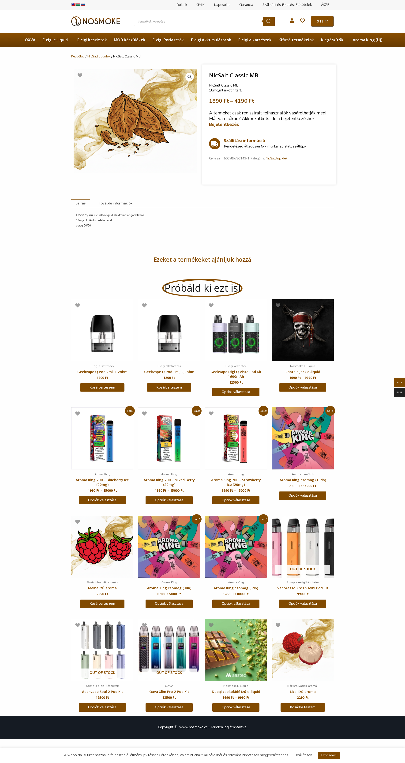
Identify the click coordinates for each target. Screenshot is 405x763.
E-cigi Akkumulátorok (211, 39)
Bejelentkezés (224, 124)
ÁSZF (325, 4)
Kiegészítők (332, 39)
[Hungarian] (78, 4)
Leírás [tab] (80, 203)
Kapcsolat (222, 4)
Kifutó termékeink (296, 39)
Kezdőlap (78, 56)
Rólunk (181, 4)
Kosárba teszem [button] (102, 387)
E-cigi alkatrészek (255, 39)
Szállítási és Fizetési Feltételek (287, 4)
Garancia (246, 4)
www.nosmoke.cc (193, 727)
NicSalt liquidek (98, 56)
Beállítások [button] (303, 755)
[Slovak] (83, 4)
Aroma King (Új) (367, 39)
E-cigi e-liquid (55, 39)
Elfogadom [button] (329, 755)
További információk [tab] (115, 203)
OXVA (30, 39)
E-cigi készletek (92, 39)
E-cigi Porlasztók (168, 39)
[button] (189, 77)
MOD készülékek (130, 39)
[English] (73, 4)
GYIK (200, 4)
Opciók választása (236, 391)
